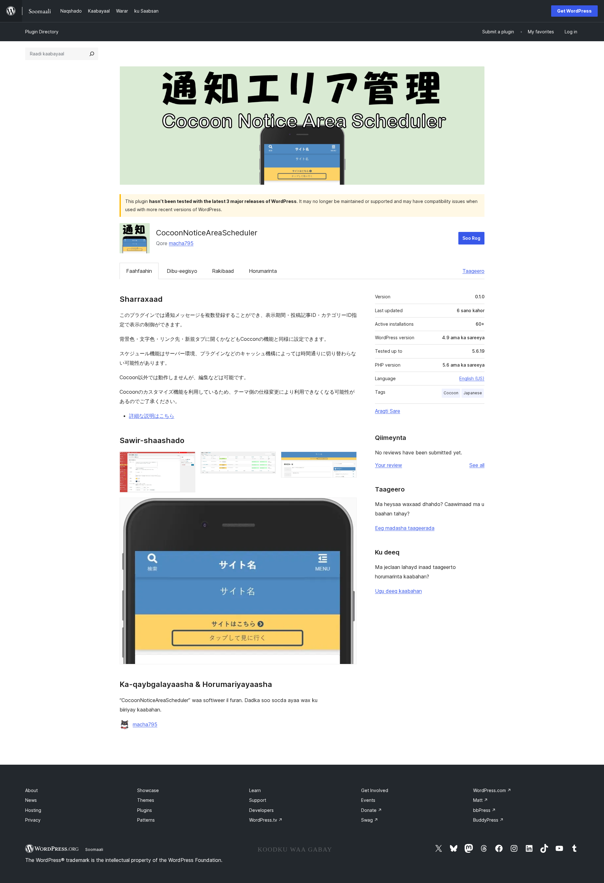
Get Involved (374, 790)
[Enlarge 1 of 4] (187, 460)
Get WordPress (574, 11)
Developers (261, 810)
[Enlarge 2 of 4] (267, 460)
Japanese (472, 393)
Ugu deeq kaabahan (398, 591)
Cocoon (451, 393)
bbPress (484, 810)
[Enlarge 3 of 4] (348, 460)
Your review (388, 465)
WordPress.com (492, 790)
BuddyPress (488, 820)
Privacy (33, 820)
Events (368, 800)
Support (257, 800)
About (31, 790)
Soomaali (94, 849)
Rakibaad (223, 271)
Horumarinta (263, 271)
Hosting (33, 810)
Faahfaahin (139, 271)
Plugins (144, 810)
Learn (255, 790)
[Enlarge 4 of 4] (348, 506)
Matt (480, 800)
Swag (369, 820)
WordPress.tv (265, 820)
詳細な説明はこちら (151, 416)
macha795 (181, 243)
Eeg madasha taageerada (404, 528)
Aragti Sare (387, 411)
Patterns (146, 820)
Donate (371, 810)
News (31, 800)
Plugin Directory (42, 31)
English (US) (471, 378)
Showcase (148, 790)
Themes (145, 800)
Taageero (473, 271)
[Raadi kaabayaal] (92, 54)
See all (476, 465)
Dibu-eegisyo (182, 271)
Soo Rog (471, 238)
